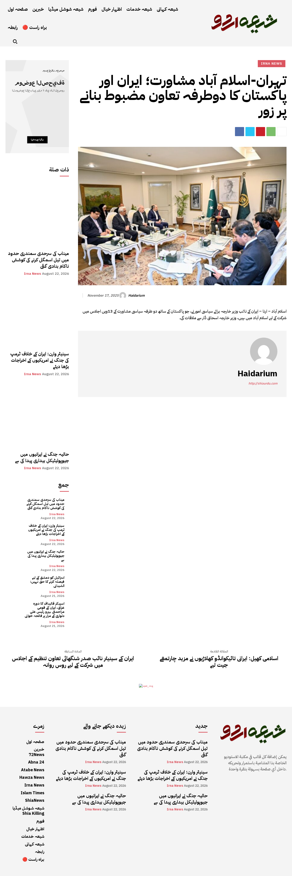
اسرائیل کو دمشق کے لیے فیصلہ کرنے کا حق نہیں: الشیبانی (47, 581)
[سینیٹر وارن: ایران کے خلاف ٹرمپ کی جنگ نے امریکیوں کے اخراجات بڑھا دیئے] (37, 314)
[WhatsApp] (271, 131)
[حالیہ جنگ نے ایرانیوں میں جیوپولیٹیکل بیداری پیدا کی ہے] (37, 414)
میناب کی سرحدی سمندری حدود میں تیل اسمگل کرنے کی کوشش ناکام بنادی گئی (38, 260)
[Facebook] (239, 131)
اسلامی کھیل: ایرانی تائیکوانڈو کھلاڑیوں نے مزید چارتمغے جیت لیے (219, 661)
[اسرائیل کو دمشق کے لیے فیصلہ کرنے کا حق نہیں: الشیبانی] (14, 585)
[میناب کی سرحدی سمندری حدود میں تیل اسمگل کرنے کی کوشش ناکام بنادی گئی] (37, 214)
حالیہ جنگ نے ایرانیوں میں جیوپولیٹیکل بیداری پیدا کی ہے (42, 457)
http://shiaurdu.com (262, 383)
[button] (15, 41)
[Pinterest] (260, 131)
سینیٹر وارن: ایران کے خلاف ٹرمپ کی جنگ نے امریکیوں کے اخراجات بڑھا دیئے (39, 360)
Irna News (32, 274)
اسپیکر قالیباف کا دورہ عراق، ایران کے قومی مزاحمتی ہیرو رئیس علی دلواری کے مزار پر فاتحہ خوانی (44, 609)
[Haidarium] (123, 295)
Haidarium (136, 295)
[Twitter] (250, 131)
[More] (282, 131)
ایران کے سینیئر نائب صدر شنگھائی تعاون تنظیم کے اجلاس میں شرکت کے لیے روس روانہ (73, 661)
